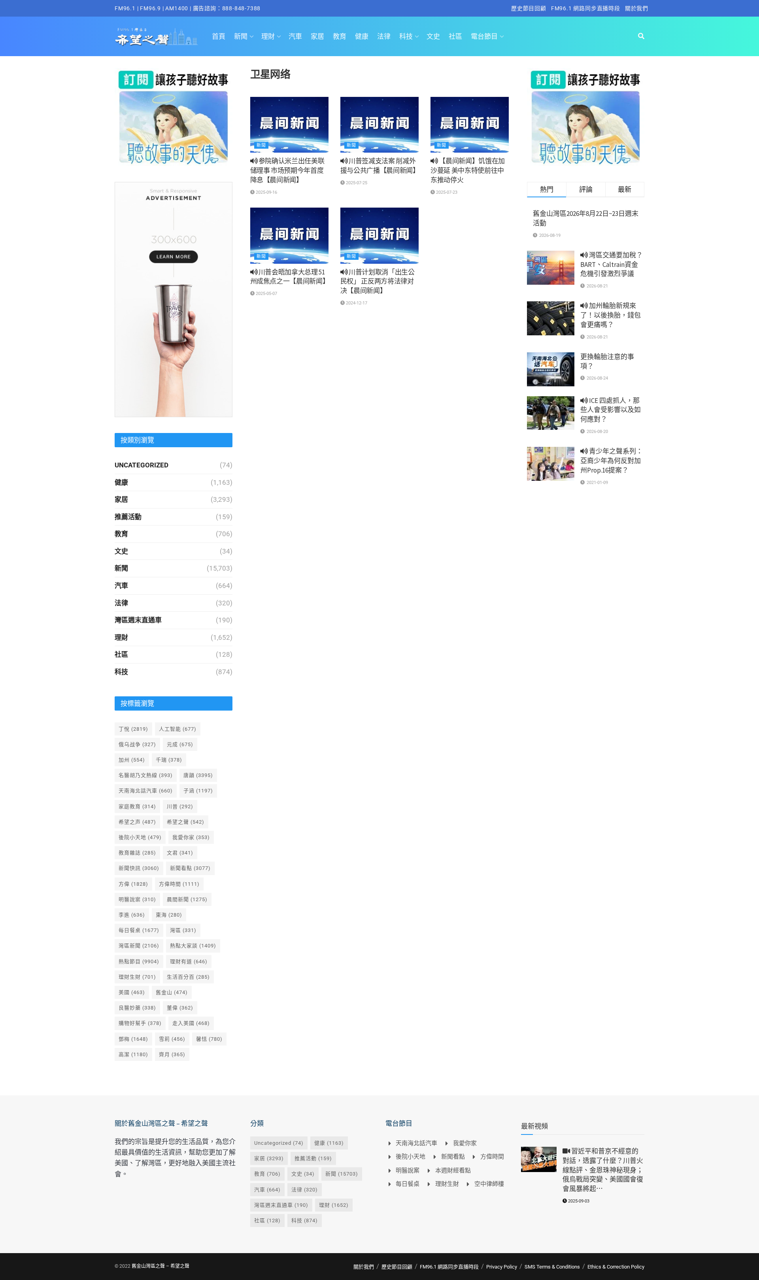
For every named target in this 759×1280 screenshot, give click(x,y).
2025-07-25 (356, 182)
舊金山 (172, 992)
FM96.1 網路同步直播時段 (585, 8)
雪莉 (172, 1039)
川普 (180, 806)
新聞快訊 (139, 868)
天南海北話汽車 (146, 791)
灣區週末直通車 (138, 620)
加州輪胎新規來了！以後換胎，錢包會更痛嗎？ (610, 315)
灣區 (183, 930)
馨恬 (209, 1039)
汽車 (295, 36)
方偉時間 (179, 884)
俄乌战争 (137, 744)
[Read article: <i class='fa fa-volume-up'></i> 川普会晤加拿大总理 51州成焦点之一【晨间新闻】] (289, 236)
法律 (384, 36)
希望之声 (137, 822)
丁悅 (133, 729)
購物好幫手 (140, 1023)
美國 (132, 992)
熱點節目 (139, 961)
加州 (132, 760)
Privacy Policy (501, 1267)
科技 (406, 36)
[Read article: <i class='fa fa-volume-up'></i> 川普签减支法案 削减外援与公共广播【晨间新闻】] (379, 125)
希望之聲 (185, 822)
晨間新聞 (187, 899)
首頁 (218, 36)
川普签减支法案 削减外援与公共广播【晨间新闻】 (379, 166)
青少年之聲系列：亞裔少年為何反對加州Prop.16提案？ (611, 461)
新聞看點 (190, 868)
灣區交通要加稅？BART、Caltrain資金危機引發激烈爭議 (611, 264)
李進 (132, 915)
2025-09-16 (266, 192)
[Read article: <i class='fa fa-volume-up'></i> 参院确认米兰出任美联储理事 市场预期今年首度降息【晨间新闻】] (289, 125)
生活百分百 (188, 977)
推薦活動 (128, 517)
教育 (339, 36)
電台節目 (484, 36)
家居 (317, 36)
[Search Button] (641, 36)
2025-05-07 (266, 293)
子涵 (198, 791)
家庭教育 (137, 806)
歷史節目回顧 (528, 8)
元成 (180, 744)
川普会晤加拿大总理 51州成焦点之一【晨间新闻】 (289, 277)
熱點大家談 (193, 946)
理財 (268, 36)
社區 (455, 36)
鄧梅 (133, 1039)
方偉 (133, 884)
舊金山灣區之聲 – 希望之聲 (160, 1266)
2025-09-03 (578, 1201)
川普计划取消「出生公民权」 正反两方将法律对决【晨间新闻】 (377, 281)
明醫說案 (137, 899)
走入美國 (191, 1023)
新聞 (240, 36)
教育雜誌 (137, 853)
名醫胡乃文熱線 (146, 775)
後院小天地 (140, 837)
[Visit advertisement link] (173, 117)
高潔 (133, 1054)
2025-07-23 (446, 192)
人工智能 (177, 729)
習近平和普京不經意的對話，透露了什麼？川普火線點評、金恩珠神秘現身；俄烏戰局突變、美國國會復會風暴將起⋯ (603, 1170)
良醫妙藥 (137, 1008)
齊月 (172, 1054)
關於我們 (636, 8)
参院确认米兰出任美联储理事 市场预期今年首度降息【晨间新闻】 (287, 170)
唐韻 (198, 775)
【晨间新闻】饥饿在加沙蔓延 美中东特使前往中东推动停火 (467, 170)
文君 (180, 853)
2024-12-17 (356, 303)
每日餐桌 (139, 930)
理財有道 (189, 961)
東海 (169, 915)
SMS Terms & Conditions (552, 1267)
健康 (361, 36)
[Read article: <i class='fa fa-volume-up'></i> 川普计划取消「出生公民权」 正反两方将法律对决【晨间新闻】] (379, 236)
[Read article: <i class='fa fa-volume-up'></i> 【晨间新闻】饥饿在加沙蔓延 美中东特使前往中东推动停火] (469, 125)
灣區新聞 (139, 946)
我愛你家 (191, 837)
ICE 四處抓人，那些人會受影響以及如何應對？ (610, 410)
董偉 (180, 1008)
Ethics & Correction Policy (615, 1267)
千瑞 (169, 760)
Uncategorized (141, 465)
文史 (433, 36)
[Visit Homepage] (156, 36)
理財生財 (137, 977)
